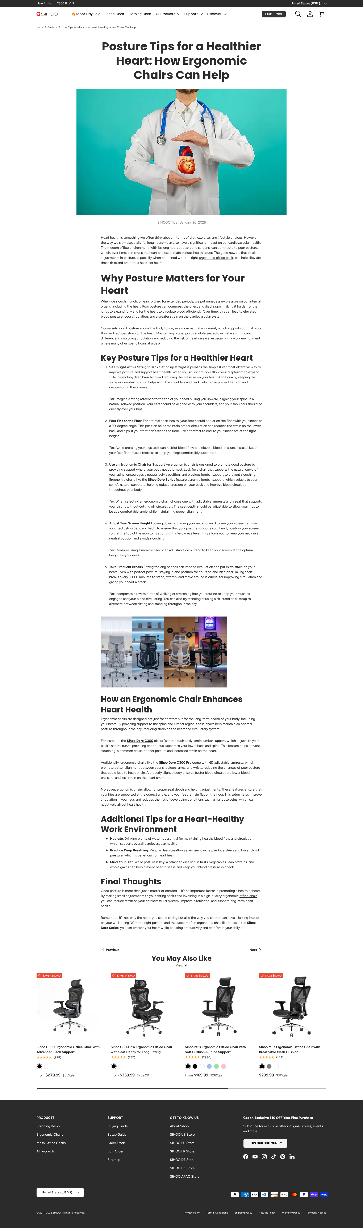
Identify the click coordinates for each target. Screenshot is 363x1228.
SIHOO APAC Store (184, 1176)
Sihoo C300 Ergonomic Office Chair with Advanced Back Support (68, 1049)
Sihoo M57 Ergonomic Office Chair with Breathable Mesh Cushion (289, 1049)
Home (40, 27)
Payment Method (316, 1212)
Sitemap (114, 1160)
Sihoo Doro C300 (140, 741)
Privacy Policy (192, 1212)
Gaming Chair (140, 14)
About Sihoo (179, 1126)
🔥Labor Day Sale (86, 14)
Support (191, 14)
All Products (165, 14)
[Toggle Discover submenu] (225, 14)
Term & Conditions (217, 1212)
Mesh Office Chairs (51, 1143)
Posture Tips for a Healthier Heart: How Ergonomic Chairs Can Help (97, 27)
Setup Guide (117, 1134)
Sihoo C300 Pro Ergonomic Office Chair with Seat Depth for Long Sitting (141, 1049)
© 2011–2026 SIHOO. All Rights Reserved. (61, 1212)
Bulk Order (115, 1151)
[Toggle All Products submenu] (178, 14)
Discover (214, 14)
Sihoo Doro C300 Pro (175, 763)
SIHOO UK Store (182, 1168)
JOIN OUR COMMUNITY (265, 1143)
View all (182, 965)
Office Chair (114, 14)
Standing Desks (48, 1126)
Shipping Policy (243, 1212)
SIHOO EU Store (182, 1143)
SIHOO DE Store (182, 1160)
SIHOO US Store (182, 1134)
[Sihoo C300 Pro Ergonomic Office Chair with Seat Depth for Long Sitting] (144, 1006)
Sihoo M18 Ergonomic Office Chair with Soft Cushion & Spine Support (215, 1049)
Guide (50, 27)
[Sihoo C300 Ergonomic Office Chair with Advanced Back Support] (70, 1006)
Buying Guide (118, 1126)
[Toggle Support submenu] (201, 14)
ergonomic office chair (216, 258)
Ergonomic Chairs (50, 1134)
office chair (248, 896)
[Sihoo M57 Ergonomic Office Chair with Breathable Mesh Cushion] (292, 1006)
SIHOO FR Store (182, 1151)
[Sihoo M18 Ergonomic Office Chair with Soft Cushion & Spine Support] (218, 1006)
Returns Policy (267, 1212)
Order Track (116, 1143)
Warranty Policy (291, 1212)
